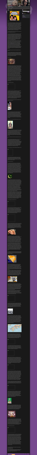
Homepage (9, 8)
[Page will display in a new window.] (14, 20)
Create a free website (10, 454)
